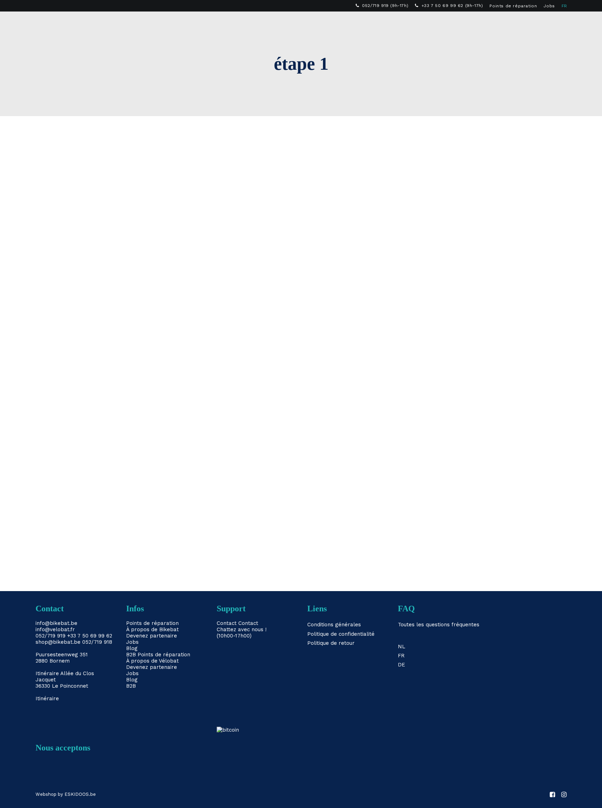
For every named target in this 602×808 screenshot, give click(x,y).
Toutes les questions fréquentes (438, 624)
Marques (307, 23)
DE (401, 665)
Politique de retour (331, 643)
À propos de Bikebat (152, 629)
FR (564, 5)
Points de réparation (513, 5)
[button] (541, 23)
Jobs (549, 5)
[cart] (561, 23)
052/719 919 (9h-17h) (385, 5)
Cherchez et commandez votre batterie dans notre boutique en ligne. (170, 501)
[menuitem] (382, 5)
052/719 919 (50, 636)
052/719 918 (97, 642)
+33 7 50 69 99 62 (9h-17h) (452, 5)
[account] (551, 23)
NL (401, 646)
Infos (341, 23)
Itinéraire (47, 673)
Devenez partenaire (151, 636)
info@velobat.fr (55, 629)
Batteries (224, 23)
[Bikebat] (42, 23)
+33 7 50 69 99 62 (89, 636)
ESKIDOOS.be (80, 794)
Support (372, 23)
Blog (132, 648)
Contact (227, 623)
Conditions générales (334, 624)
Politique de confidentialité (341, 634)
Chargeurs (267, 23)
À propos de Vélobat (152, 661)
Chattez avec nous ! (242, 629)
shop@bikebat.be (58, 642)
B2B (402, 23)
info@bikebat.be (56, 623)
